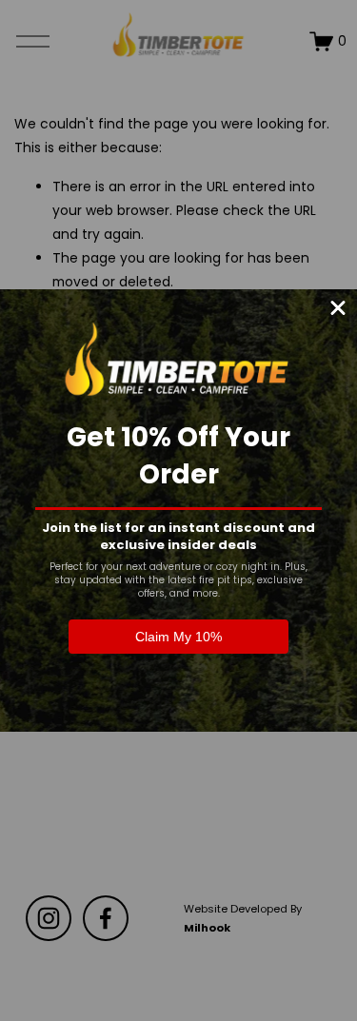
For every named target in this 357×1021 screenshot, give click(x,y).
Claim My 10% (178, 636)
